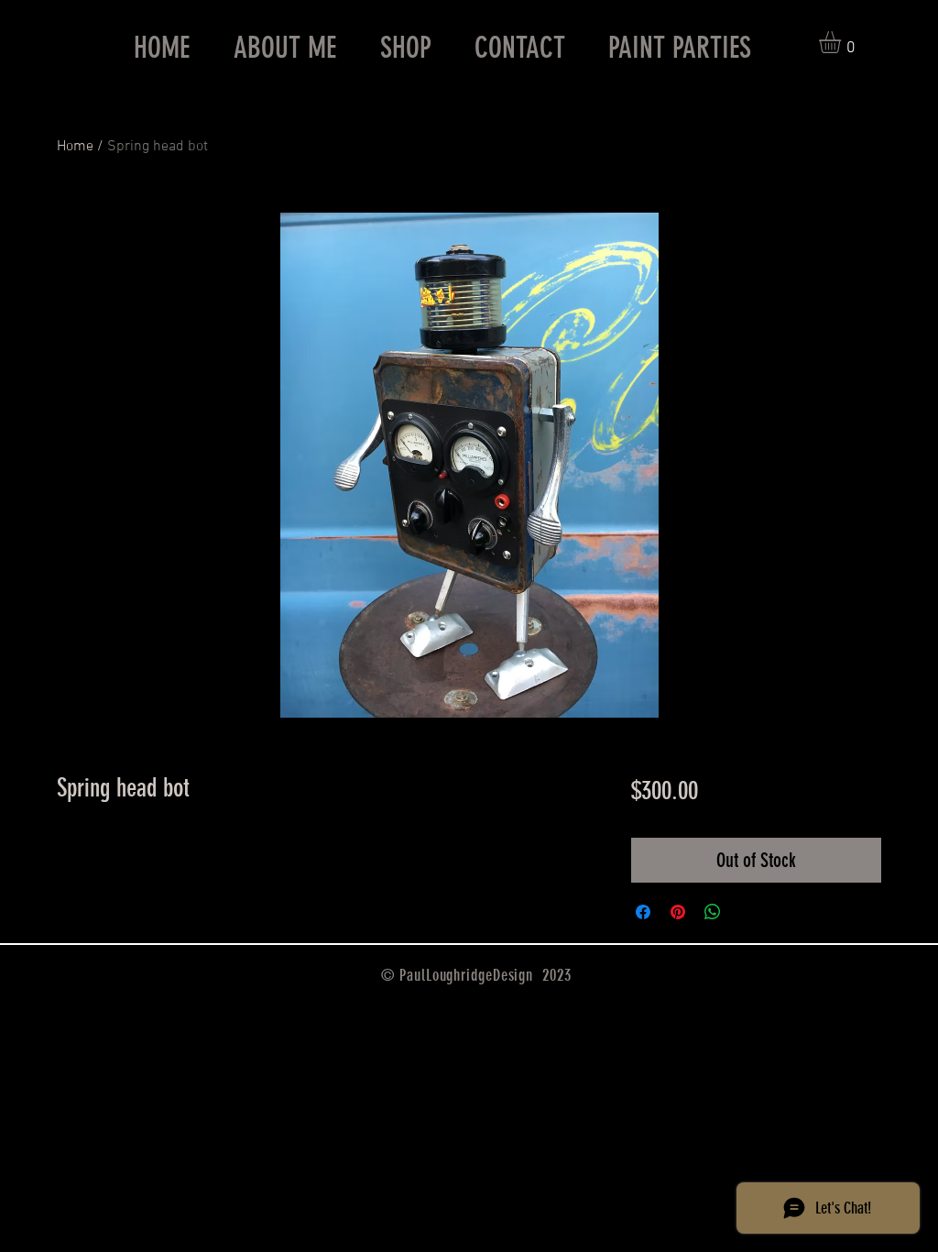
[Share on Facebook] (643, 912)
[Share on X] (747, 912)
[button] (843, 42)
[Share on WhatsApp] (713, 912)
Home (75, 146)
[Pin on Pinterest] (678, 912)
